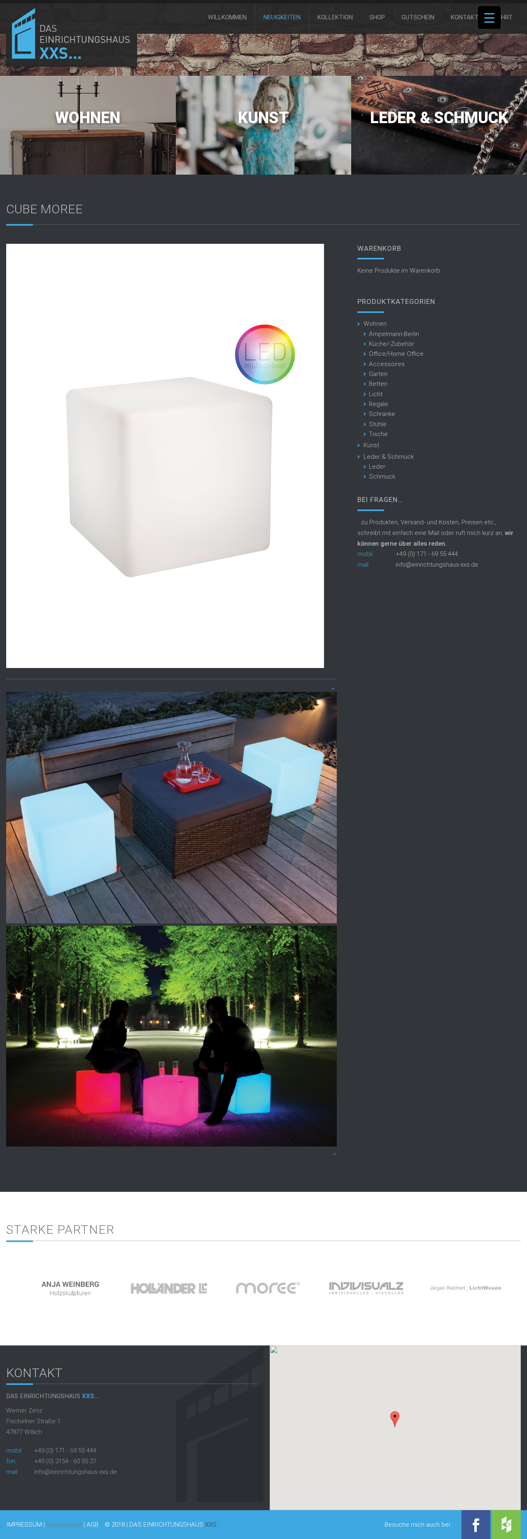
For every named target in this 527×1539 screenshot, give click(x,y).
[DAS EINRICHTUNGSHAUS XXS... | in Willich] (68, 57)
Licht (375, 394)
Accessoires (387, 364)
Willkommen (227, 17)
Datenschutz (64, 1524)
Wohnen (87, 118)
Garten (378, 374)
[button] (394, 1419)
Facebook (476, 1524)
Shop (377, 17)
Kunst (263, 118)
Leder (377, 466)
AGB (92, 1525)
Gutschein (417, 17)
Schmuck (382, 476)
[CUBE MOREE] (165, 666)
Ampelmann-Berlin (394, 334)
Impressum (24, 1525)
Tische (378, 434)
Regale (378, 404)
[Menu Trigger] (489, 17)
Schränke (382, 414)
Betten (378, 384)
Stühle (378, 424)
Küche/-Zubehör (391, 344)
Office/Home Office (396, 353)
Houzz (506, 1524)
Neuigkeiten (282, 17)
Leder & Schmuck (439, 118)
